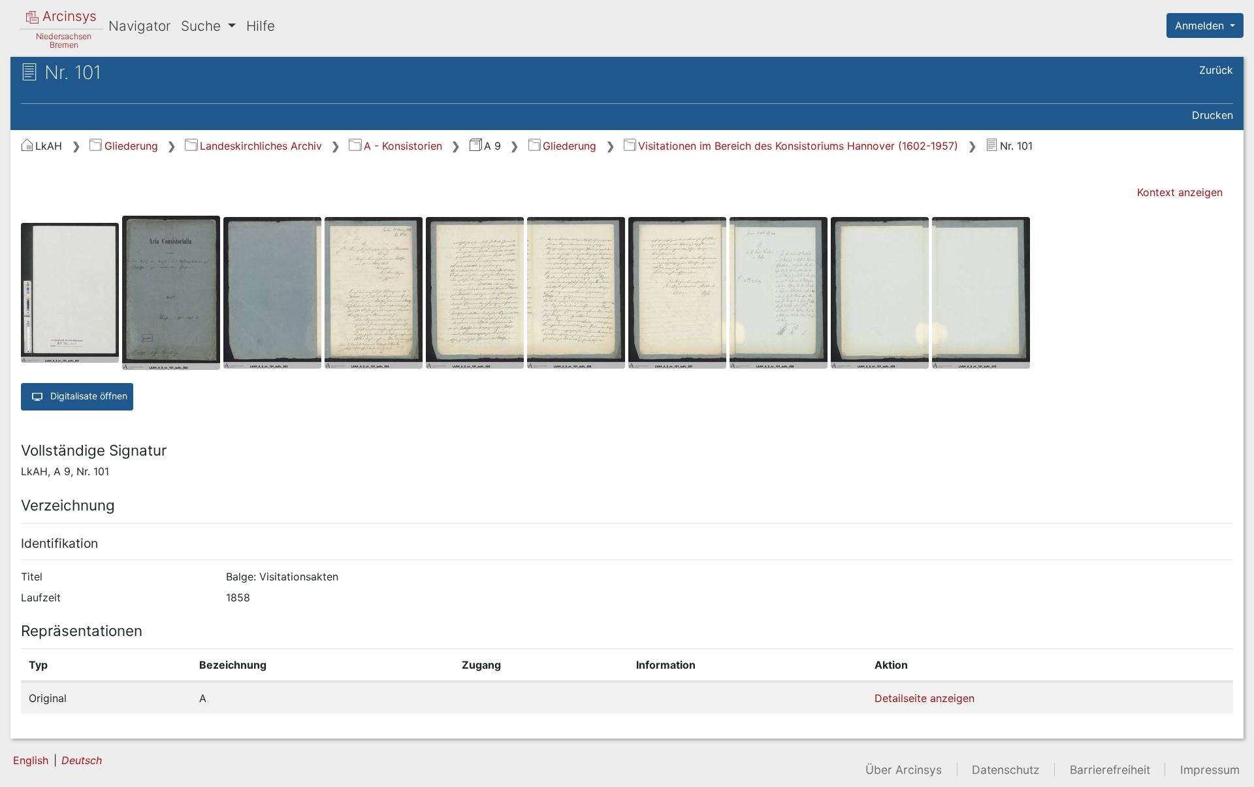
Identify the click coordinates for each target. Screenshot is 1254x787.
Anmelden (1201, 25)
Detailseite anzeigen (924, 698)
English (30, 760)
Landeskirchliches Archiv (260, 145)
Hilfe (260, 26)
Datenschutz (1006, 770)
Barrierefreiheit (1110, 770)
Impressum (1210, 770)
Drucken (1212, 115)
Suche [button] (203, 26)
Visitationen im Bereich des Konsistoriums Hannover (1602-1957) (798, 145)
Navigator (139, 26)
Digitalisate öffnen (87, 395)
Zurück (1216, 69)
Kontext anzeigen (1180, 192)
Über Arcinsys (903, 770)
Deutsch (81, 760)
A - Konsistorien (403, 145)
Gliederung (130, 145)
